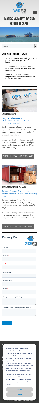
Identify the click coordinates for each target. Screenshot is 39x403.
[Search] (35, 46)
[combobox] (18, 46)
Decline (19, 394)
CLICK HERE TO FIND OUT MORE (18, 156)
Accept (19, 389)
